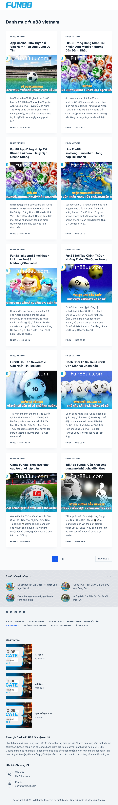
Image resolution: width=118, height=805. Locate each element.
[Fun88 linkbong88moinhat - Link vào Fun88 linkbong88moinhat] (31, 287)
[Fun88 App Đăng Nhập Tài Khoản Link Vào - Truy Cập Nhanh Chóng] (31, 181)
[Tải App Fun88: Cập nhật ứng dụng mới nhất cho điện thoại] (86, 492)
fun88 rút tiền (91, 621)
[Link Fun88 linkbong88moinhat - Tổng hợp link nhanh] (86, 181)
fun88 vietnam (17, 37)
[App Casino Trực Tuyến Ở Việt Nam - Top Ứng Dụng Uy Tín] (31, 74)
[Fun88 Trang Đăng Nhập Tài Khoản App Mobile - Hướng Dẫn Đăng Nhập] (86, 74)
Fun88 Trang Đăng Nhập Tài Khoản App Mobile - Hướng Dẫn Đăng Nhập (84, 46)
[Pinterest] (20, 612)
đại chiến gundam (44, 713)
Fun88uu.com (22, 776)
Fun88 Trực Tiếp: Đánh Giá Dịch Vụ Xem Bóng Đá (91, 586)
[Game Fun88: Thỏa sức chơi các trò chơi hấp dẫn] (31, 492)
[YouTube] (24, 612)
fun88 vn (19, 621)
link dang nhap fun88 (60, 625)
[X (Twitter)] (11, 612)
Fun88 (9, 621)
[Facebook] (7, 612)
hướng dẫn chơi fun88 (35, 625)
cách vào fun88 (56, 621)
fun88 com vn (74, 621)
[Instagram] (16, 612)
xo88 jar (39, 684)
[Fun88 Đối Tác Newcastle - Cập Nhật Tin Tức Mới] (31, 390)
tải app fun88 (81, 625)
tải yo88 (39, 654)
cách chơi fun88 (36, 621)
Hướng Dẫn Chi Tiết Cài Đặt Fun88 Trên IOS (90, 598)
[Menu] (111, 5)
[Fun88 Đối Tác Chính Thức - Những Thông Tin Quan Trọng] (86, 283)
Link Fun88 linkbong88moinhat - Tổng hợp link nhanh (83, 153)
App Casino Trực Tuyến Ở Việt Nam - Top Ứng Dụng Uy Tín (30, 46)
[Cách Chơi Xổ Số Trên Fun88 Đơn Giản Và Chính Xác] (86, 390)
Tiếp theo (102, 559)
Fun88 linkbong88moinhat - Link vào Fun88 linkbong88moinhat (29, 259)
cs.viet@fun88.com (25, 785)
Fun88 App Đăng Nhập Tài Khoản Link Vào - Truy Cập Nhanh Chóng (28, 153)
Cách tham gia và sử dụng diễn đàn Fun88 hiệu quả (35, 598)
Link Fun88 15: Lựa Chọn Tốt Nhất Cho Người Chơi (37, 586)
